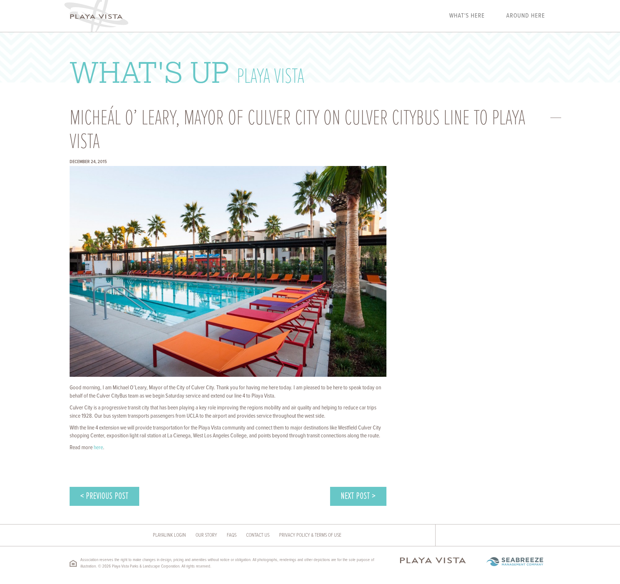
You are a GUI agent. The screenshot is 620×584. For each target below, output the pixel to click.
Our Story (206, 535)
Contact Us (257, 535)
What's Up (187, 71)
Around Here (525, 16)
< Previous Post (104, 496)
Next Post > (358, 496)
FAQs (231, 535)
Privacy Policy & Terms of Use (310, 535)
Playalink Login (169, 535)
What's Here (467, 16)
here (98, 447)
